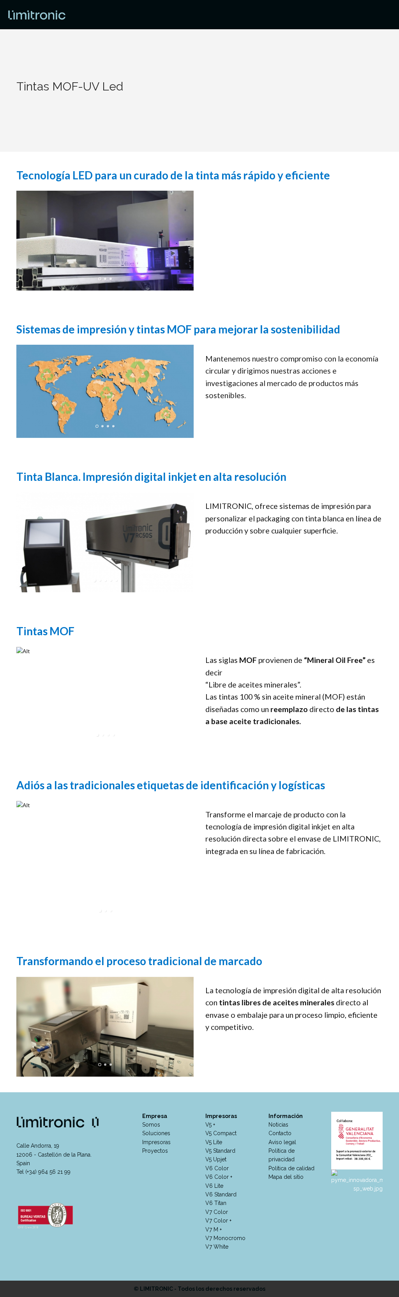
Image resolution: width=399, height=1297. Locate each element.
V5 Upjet (215, 1159)
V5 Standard (220, 1151)
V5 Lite (213, 1142)
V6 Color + (218, 1177)
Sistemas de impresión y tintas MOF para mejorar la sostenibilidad (178, 329)
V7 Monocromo (225, 1238)
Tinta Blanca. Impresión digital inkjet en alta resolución (151, 476)
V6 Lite (214, 1186)
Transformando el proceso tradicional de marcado (139, 960)
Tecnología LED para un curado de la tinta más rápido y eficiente (173, 175)
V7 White (216, 1247)
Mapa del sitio (286, 1177)
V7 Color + (218, 1220)
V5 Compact (221, 1133)
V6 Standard (221, 1194)
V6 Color (217, 1168)
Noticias (278, 1125)
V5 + (210, 1125)
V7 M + (213, 1229)
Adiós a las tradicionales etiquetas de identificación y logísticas (170, 785)
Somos (151, 1125)
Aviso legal (282, 1142)
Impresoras (156, 1142)
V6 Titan (215, 1203)
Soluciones (156, 1133)
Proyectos (155, 1151)
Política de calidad (291, 1168)
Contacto (279, 1133)
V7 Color (216, 1212)
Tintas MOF (45, 631)
